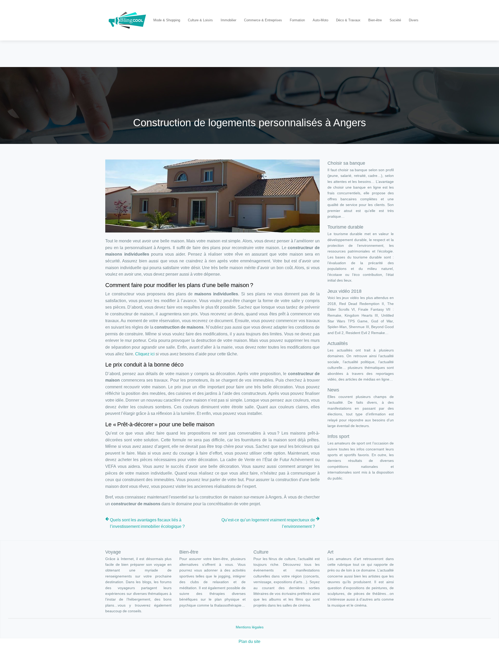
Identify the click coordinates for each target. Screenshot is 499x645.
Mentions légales (250, 627)
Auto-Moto (320, 20)
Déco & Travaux (348, 20)
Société (395, 20)
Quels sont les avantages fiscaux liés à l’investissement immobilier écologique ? (147, 523)
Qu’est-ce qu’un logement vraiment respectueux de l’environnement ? (268, 523)
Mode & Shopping (166, 20)
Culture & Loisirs (200, 20)
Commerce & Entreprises (263, 20)
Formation (297, 20)
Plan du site (249, 641)
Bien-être (375, 20)
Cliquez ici (145, 354)
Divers (413, 20)
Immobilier (228, 20)
